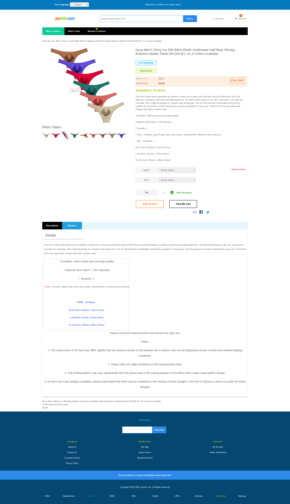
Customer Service (72, 458)
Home (44, 41)
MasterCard (68, 496)
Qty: (147, 192)
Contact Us (72, 452)
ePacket (199, 496)
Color (146, 170)
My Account (218, 447)
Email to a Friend (195, 212)
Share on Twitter (208, 212)
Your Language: (61, 4)
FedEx (155, 496)
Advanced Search (145, 458)
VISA (47, 496)
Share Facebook (201, 212)
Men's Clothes (53, 31)
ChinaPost (220, 496)
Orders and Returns (217, 452)
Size (146, 180)
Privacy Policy (72, 463)
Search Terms (145, 452)
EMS (112, 496)
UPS (177, 496)
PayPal (90, 496)
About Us (72, 447)
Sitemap (242, 496)
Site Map (145, 447)
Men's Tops (74, 31)
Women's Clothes (97, 31)
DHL (134, 496)
